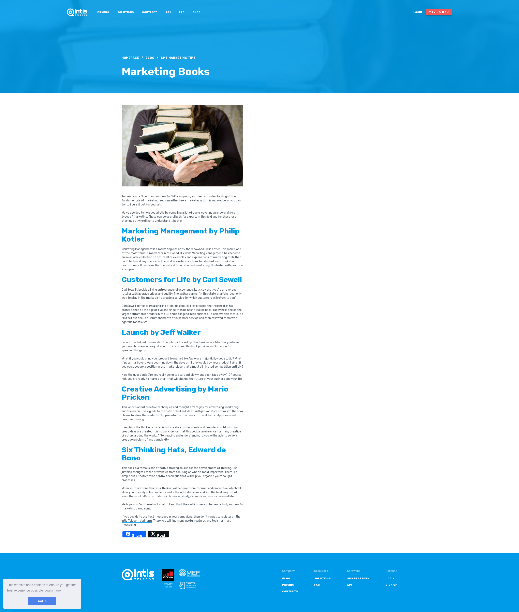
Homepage (130, 58)
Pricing (103, 12)
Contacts (150, 12)
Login (417, 12)
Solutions (125, 12)
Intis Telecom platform (137, 520)
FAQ (182, 12)
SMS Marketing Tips (178, 58)
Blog (197, 12)
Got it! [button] (42, 600)
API (168, 12)
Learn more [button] (52, 590)
